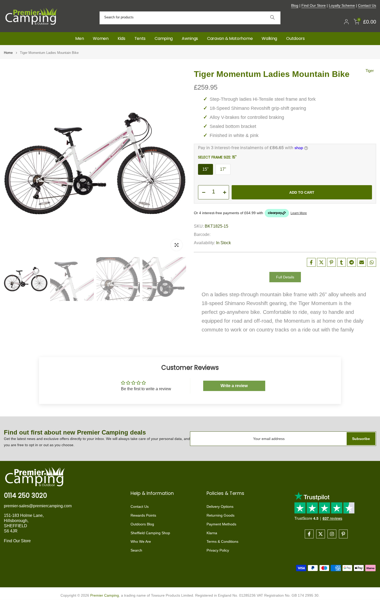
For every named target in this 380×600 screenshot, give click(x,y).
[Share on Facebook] (311, 262)
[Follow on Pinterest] (343, 534)
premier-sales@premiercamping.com (38, 506)
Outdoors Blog (142, 524)
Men (79, 38)
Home (8, 52)
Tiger (370, 70)
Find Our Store (313, 5)
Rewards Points (143, 515)
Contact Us (367, 5)
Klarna (212, 533)
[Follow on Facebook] (309, 534)
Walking (269, 38)
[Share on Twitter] (321, 262)
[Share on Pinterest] (331, 262)
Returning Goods (220, 515)
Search (136, 550)
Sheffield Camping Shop (150, 533)
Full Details (285, 277)
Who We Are (141, 541)
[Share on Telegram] (351, 262)
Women (101, 38)
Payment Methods (221, 524)
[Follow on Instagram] (332, 534)
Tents (140, 38)
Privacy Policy (218, 550)
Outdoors (295, 38)
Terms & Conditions (222, 541)
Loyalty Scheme (342, 5)
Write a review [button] (234, 386)
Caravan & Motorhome (230, 38)
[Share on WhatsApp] (371, 262)
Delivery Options (220, 506)
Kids (121, 38)
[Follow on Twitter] (320, 534)
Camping (164, 38)
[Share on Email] (361, 262)
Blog (294, 5)
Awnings (190, 38)
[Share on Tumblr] (341, 262)
